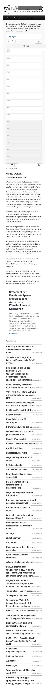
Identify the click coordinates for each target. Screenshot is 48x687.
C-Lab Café (11, 551)
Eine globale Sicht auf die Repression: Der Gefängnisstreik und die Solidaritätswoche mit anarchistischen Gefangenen (19, 383)
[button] (39, 165)
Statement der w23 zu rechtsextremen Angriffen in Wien (19, 534)
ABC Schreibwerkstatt (16, 478)
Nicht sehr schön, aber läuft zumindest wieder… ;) (19, 633)
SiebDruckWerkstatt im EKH (19, 419)
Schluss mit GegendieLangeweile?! (16, 659)
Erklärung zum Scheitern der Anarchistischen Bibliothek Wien (19, 358)
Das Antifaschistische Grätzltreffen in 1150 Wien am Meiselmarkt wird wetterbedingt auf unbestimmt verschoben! (21, 580)
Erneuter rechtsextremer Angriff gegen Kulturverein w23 (21, 511)
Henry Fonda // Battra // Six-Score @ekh (19, 485)
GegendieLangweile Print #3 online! (19, 468)
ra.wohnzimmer (13, 547)
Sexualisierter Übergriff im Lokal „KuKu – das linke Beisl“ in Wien (20, 369)
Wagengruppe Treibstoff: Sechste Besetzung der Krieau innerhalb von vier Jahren (20, 592)
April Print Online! (14, 457)
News (8, 18)
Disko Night (11, 674)
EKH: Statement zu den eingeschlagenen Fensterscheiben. (17, 493)
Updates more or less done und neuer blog (20, 558)
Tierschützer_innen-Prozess (19, 600)
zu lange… (11, 542)
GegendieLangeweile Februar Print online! (19, 503)
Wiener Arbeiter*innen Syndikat (20, 452)
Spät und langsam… (15, 665)
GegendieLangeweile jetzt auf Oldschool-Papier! (19, 526)
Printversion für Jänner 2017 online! (19, 518)
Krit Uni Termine (13, 423)
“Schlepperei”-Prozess (16, 604)
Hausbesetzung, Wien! (16, 462)
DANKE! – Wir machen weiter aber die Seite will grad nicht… (20, 641)
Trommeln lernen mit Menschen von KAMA (20, 681)
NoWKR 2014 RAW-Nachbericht (20, 619)
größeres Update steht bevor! (19, 571)
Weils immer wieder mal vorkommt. (17, 565)
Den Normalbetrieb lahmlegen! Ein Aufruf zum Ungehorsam (20, 413)
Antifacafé (11, 669)
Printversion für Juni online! (19, 436)
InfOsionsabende (14, 474)
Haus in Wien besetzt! (16, 448)
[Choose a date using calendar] (13, 41)
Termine (16, 18)
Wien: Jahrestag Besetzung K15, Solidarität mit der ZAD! (19, 395)
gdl (25, 177)
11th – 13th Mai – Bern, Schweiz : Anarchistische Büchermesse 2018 (21, 404)
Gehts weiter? (14, 173)
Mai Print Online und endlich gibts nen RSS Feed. (19, 442)
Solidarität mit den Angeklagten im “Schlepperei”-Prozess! (21, 626)
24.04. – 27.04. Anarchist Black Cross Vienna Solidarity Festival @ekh (21, 650)
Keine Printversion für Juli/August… (16, 430)
